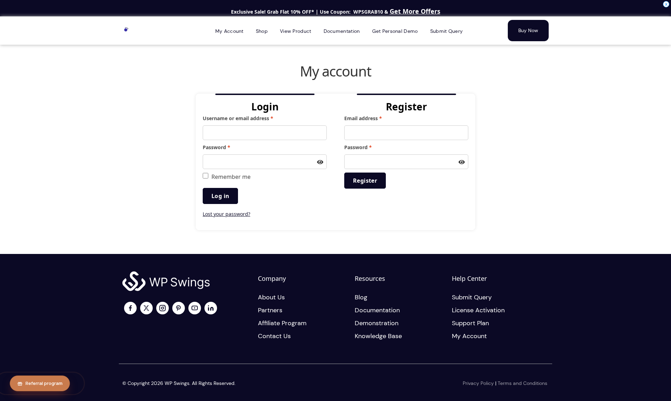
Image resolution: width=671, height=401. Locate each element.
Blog (361, 297)
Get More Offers (415, 11)
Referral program (44, 383)
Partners (270, 310)
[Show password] (320, 162)
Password (227, 147)
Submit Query (472, 297)
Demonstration (376, 323)
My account (469, 336)
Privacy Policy (478, 383)
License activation (478, 310)
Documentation (377, 310)
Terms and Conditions (522, 383)
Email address (373, 118)
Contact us (274, 336)
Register (365, 180)
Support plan (470, 323)
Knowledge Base (378, 336)
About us (271, 297)
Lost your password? (226, 214)
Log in (220, 196)
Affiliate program (282, 323)
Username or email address (249, 118)
